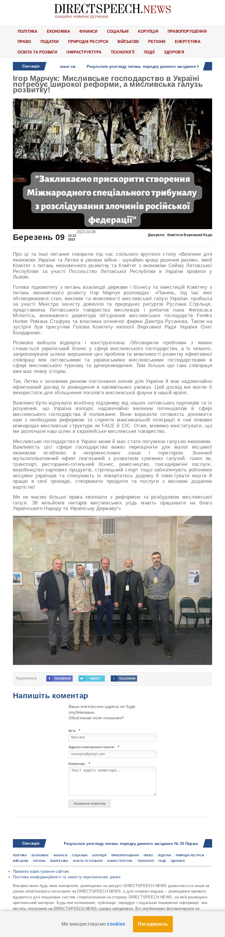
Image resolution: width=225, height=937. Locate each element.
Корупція (148, 31)
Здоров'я (174, 52)
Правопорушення (187, 31)
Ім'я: (74, 731)
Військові (128, 41)
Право (24, 41)
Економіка (58, 31)
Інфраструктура (84, 52)
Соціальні (118, 31)
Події (149, 52)
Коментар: (79, 764)
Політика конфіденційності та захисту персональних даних (67, 877)
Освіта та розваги (37, 52)
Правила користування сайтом (41, 871)
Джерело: (180, 235)
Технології (122, 52)
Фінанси (88, 31)
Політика (28, 31)
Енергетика (188, 41)
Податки (49, 41)
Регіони (156, 41)
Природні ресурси (88, 41)
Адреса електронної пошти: (94, 747)
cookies (116, 924)
